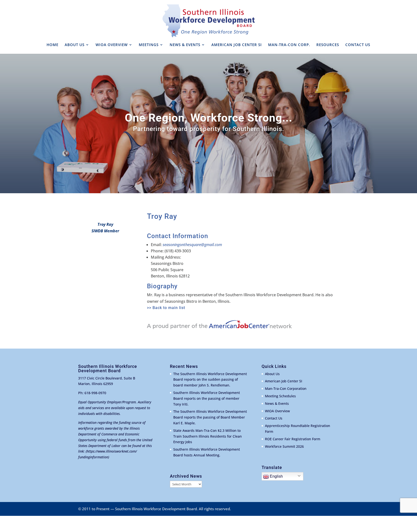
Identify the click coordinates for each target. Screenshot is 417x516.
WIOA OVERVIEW (112, 45)
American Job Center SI (283, 381)
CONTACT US (357, 45)
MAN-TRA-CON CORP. (289, 45)
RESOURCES (327, 45)
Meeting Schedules (280, 396)
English (276, 476)
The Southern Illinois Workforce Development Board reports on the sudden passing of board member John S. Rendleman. (210, 380)
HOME (52, 45)
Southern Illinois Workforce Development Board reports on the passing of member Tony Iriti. (206, 398)
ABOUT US (74, 45)
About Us (272, 374)
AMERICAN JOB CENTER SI (236, 45)
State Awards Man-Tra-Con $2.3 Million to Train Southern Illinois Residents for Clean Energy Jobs (207, 436)
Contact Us (273, 418)
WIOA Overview (277, 411)
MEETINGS (149, 45)
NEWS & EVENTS (185, 45)
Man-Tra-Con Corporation (285, 388)
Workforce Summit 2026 (284, 446)
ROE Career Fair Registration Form (292, 439)
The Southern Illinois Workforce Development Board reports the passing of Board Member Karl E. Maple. (210, 417)
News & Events (277, 403)
